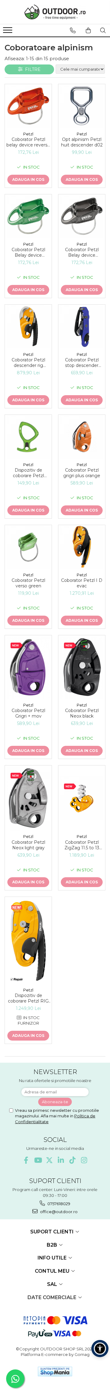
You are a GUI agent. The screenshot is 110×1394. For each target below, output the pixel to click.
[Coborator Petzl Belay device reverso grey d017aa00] (82, 216)
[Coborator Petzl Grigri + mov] (28, 667)
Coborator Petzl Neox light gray (28, 845)
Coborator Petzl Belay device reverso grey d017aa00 (82, 252)
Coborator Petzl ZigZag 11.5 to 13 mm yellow (81, 845)
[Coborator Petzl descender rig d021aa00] (28, 326)
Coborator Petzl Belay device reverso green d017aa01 (28, 252)
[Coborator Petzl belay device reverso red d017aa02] (28, 106)
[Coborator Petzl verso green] (28, 547)
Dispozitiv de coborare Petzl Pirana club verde (28, 472)
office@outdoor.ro (58, 1211)
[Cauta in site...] (103, 30)
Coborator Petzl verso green (28, 583)
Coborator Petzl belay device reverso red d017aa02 (28, 142)
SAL (52, 1284)
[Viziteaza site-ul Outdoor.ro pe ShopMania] (55, 1371)
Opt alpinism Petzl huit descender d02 (82, 142)
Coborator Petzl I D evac (81, 583)
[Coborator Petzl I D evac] (82, 547)
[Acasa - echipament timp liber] (55, 12)
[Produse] (8, 32)
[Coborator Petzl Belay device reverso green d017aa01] (28, 216)
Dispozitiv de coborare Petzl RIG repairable (28, 998)
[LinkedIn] (61, 1160)
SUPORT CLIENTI (52, 1232)
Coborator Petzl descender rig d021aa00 (28, 362)
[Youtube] (37, 1160)
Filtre (32, 69)
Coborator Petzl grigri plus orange (81, 472)
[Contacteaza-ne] (73, 30)
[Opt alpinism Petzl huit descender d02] (82, 106)
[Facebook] (26, 1160)
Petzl (28, 133)
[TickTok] (72, 1160)
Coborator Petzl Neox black (82, 713)
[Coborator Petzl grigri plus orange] (82, 437)
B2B (52, 1245)
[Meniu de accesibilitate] (99, 1348)
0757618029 (58, 1203)
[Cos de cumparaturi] (88, 30)
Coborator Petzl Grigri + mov (28, 713)
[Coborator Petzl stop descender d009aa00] (82, 326)
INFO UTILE (53, 1258)
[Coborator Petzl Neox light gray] (28, 798)
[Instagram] (84, 1160)
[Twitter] (49, 1160)
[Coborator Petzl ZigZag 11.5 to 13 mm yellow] (82, 798)
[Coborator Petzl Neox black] (82, 667)
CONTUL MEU (53, 1271)
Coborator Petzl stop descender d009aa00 (82, 362)
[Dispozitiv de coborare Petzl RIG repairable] (28, 940)
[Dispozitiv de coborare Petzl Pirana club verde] (28, 437)
